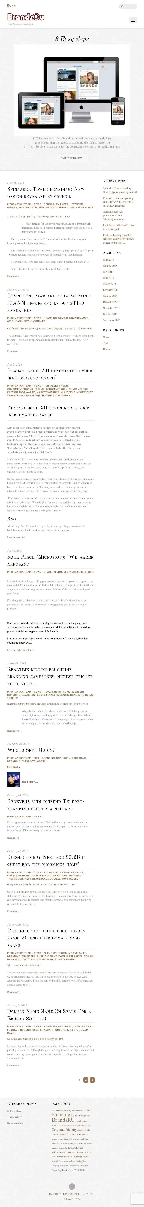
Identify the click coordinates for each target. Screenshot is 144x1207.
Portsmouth (40, 207)
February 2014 (110, 290)
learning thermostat (59, 1148)
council (49, 204)
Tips (36, 758)
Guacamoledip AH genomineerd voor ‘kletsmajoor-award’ (113, 215)
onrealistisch (34, 395)
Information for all (64, 1194)
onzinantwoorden (57, 395)
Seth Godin (13, 767)
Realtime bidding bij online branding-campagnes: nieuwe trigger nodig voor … (50, 677)
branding (50, 318)
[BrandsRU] (26, 16)
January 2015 (110, 266)
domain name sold (65, 1139)
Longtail (13, 1030)
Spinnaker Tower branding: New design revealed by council (38, 216)
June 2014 (108, 278)
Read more (13, 837)
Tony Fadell (70, 879)
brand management (81, 1115)
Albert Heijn (59, 385)
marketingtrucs (48, 392)
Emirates (62, 204)
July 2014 (108, 272)
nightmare (38, 321)
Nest (28, 879)
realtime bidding (81, 695)
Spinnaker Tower (82, 207)
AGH (46, 385)
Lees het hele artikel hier (20, 650)
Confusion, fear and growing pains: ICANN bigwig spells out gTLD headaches (49, 303)
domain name (82, 1026)
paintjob (25, 207)
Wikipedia (79, 1170)
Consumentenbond (20, 389)
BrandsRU (29, 695)
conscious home (18, 875)
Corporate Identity (64, 1129)
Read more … (14, 276)
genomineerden (56, 389)
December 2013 (111, 302)
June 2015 (108, 259)
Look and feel (75, 1147)
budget (42, 695)
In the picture (14, 1111)
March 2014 (109, 284)
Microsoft (61, 572)
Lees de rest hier (16, 537)
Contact (89, 1194)
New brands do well (46, 879)
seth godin (37, 761)
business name (47, 956)
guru (25, 761)
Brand (48, 572)
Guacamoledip (78, 389)
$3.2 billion (51, 872)
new (26, 321)
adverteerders (74, 692)
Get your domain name (38, 959)
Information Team (19, 204)
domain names (78, 318)
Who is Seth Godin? (31, 750)
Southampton (59, 207)
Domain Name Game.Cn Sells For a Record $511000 (35, 1038)
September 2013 (111, 320)
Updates (107, 349)
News (37, 204)
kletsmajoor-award (21, 392)
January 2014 (110, 296)
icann (18, 321)
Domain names (15, 1123)
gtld (10, 321)
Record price (29, 1030)
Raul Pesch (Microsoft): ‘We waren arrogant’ (118, 227)
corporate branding (82, 1125)
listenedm (76, 204)
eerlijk (39, 389)
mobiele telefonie (81, 572)
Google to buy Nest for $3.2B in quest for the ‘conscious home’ (41, 884)
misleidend (68, 392)
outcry (12, 207)
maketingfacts (58, 695)
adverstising (53, 692)
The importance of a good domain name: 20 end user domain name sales (46, 938)
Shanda (45, 1030)
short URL (59, 1030)
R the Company (65, 959)
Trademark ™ (14, 1117)
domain (63, 318)
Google (36, 875)
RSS (14, 5)
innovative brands (55, 875)
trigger (12, 698)
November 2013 (111, 308)
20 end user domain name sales (65, 953)
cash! (79, 872)
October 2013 (110, 314)
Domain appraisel (70, 956)
